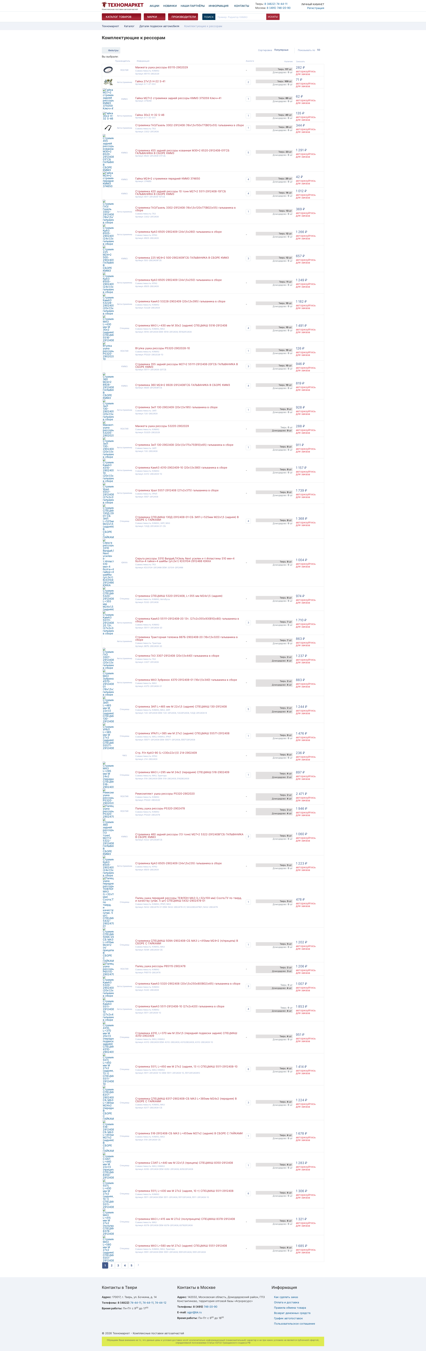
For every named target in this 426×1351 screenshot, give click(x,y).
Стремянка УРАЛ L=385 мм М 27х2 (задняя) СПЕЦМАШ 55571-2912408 (182, 733)
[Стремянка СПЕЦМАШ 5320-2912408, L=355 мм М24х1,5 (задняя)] (108, 609)
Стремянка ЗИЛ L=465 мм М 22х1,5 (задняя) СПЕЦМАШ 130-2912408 (181, 706)
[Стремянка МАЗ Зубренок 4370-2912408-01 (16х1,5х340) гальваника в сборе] (108, 694)
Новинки (170, 5)
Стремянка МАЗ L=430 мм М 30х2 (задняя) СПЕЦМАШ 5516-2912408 (181, 325)
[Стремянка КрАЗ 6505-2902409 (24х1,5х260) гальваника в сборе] (108, 243)
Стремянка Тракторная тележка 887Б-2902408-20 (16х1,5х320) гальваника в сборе (186, 638)
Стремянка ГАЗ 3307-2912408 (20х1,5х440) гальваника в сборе (177, 655)
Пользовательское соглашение (294, 1323)
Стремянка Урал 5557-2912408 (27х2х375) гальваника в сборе (176, 490)
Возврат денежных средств (292, 1313)
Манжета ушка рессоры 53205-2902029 (162, 426)
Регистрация (315, 8)
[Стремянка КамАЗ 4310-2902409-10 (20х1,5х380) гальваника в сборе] (108, 481)
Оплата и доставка (286, 1302)
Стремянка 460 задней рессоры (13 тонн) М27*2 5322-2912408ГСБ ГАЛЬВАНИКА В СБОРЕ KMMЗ (189, 835)
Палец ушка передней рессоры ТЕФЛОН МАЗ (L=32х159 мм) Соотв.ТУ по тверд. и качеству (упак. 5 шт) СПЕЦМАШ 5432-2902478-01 (188, 899)
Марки (152, 16)
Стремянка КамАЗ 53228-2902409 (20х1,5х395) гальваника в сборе (180, 301)
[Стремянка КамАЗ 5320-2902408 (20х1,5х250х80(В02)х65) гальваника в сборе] (108, 995)
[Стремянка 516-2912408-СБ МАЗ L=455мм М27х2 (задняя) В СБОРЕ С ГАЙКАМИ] (108, 1150)
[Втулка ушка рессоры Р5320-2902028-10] (108, 359)
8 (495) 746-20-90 (279, 7)
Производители (184, 16)
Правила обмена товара (290, 1307)
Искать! (273, 16)
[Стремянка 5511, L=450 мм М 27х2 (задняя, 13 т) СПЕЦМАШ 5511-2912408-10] (108, 1084)
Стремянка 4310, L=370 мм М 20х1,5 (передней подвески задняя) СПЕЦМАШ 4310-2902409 (186, 1034)
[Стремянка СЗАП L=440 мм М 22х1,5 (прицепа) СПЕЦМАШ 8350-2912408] (108, 1177)
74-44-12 (160, 1302)
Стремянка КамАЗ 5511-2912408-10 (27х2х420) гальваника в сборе (179, 1006)
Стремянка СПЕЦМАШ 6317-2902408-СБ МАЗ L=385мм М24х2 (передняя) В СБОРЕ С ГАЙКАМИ (186, 1100)
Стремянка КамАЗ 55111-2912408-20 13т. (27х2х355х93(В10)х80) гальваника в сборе (187, 620)
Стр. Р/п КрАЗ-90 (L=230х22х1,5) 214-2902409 (166, 752)
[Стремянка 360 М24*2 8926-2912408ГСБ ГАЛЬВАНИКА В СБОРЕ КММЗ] (108, 398)
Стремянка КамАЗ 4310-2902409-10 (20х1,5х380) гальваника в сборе (181, 467)
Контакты (241, 5)
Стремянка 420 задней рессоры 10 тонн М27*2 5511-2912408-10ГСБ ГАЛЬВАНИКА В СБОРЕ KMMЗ (180, 192)
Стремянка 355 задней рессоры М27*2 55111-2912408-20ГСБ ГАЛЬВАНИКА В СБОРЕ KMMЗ (186, 365)
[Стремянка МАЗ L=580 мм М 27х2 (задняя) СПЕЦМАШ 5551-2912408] (108, 1260)
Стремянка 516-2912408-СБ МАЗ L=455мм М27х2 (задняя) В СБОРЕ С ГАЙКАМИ (189, 1133)
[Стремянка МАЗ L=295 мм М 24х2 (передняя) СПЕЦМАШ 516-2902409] (108, 787)
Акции (154, 5)
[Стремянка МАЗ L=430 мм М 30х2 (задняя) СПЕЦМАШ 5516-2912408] (108, 340)
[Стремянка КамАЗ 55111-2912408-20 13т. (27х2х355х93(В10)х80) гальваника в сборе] (108, 633)
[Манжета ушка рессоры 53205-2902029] (108, 435)
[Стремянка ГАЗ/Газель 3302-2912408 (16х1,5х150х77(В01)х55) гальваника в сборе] (108, 131)
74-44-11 (135, 1302)
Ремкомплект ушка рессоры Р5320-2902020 (165, 793)
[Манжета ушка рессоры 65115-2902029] (108, 73)
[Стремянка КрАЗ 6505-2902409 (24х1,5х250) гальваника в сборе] (108, 292)
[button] (309, 5)
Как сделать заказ (286, 1297)
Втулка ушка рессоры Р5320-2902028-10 (162, 348)
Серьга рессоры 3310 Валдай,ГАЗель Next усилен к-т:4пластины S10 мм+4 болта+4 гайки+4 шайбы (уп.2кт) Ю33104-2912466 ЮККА (184, 559)
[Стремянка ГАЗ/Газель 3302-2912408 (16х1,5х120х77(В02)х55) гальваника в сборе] (108, 222)
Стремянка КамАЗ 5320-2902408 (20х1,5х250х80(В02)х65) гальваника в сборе (187, 983)
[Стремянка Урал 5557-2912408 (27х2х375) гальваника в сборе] (108, 502)
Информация (218, 5)
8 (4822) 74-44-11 (275, 3)
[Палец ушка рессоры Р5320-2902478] (108, 816)
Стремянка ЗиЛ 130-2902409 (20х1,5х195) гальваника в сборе (176, 407)
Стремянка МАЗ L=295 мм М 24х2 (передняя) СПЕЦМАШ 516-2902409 (182, 772)
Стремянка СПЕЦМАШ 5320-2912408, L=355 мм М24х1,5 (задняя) (178, 595)
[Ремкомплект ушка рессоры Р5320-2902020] (108, 803)
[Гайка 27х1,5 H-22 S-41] (108, 85)
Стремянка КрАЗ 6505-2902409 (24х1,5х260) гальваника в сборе (178, 231)
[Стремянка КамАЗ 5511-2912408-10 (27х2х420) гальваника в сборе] (108, 1019)
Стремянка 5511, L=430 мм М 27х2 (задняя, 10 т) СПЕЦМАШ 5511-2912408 (184, 1190)
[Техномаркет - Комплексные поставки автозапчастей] (122, 4)
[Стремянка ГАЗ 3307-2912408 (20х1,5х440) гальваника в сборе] (108, 667)
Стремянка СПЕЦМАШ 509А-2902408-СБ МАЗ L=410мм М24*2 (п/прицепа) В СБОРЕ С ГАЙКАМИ (186, 942)
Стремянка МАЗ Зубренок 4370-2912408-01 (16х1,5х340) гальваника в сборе (186, 679)
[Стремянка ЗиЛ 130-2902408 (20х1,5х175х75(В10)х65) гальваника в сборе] (108, 457)
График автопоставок (288, 1318)
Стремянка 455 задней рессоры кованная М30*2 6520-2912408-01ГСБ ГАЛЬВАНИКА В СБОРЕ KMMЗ (182, 151)
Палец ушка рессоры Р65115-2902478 (160, 966)
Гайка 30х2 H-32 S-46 (149, 115)
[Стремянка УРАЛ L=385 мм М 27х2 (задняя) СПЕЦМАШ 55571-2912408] (108, 748)
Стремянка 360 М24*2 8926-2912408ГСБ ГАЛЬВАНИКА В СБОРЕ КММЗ (182, 385)
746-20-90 (210, 1306)
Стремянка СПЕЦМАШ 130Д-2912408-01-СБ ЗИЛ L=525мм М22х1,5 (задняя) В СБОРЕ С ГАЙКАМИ (187, 518)
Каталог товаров (118, 16)
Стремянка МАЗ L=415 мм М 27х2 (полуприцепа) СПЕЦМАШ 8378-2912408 (185, 1219)
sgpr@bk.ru (194, 1312)
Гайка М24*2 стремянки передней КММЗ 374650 (167, 178)
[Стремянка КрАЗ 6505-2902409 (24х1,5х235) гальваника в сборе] (108, 875)
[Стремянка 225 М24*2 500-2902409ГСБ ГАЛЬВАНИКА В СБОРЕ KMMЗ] (108, 270)
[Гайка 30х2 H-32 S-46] (108, 118)
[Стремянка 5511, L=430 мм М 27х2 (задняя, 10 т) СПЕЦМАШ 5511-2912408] (108, 1207)
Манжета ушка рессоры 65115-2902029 (161, 67)
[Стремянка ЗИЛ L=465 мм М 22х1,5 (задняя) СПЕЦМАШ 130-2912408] (108, 721)
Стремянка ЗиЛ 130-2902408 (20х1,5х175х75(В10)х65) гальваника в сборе (184, 444)
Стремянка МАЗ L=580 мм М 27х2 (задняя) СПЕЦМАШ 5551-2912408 (181, 1245)
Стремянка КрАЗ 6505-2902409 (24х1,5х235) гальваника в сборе (178, 863)
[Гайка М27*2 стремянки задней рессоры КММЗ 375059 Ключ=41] (108, 108)
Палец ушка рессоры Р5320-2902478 (160, 808)
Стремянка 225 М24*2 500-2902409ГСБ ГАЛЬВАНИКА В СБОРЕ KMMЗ (182, 257)
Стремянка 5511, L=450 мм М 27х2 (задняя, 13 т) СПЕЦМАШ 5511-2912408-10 (186, 1066)
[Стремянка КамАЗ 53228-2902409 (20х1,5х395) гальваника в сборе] (108, 313)
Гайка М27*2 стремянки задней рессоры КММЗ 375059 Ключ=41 (178, 98)
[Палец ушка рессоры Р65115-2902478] (108, 974)
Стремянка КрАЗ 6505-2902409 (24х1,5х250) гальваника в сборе (178, 280)
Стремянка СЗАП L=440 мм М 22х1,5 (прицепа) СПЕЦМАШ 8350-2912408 (184, 1162)
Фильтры (113, 50)
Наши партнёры (193, 5)
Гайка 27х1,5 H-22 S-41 (150, 81)
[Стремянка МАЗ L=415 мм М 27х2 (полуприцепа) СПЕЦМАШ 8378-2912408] (108, 1233)
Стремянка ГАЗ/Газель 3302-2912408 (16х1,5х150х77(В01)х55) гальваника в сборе (189, 125)
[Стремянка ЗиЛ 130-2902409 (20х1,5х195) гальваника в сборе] (108, 419)
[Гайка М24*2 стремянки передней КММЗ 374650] (108, 186)
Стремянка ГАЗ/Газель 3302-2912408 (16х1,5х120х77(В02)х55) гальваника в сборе (185, 209)
